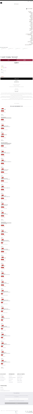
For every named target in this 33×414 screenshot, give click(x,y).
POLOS (32, 23)
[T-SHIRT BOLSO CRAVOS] (16, 249)
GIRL (32, 31)
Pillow (32, 36)
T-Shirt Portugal (3, 112)
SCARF (32, 39)
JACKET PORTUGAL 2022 (4, 208)
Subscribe (16, 403)
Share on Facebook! (16, 103)
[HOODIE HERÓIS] (16, 152)
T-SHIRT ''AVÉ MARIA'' (3, 330)
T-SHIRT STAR (2, 277)
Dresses (31, 32)
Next (30, 53)
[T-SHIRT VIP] (16, 317)
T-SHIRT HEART (3, 164)
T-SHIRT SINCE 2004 (3, 286)
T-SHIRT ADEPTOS (3, 356)
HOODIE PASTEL (3, 226)
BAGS (32, 37)
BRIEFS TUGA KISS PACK (4, 199)
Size (2, 69)
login (28, 1)
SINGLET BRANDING (3, 347)
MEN (32, 43)
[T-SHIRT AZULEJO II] (16, 361)
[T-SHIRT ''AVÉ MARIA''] (16, 326)
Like (16, 80)
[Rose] (5, 67)
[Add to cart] (2, 114)
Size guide (2, 76)
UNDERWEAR (31, 19)
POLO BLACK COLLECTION (4, 129)
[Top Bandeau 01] (16, 117)
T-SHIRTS (31, 13)
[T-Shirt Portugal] (16, 109)
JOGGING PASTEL (3, 217)
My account (3, 374)
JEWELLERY (31, 38)
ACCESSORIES (31, 44)
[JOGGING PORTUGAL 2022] (16, 169)
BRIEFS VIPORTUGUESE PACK (4, 182)
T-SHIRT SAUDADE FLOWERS (4, 295)
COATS (32, 14)
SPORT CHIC (31, 16)
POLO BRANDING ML (3, 137)
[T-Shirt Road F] (16, 265)
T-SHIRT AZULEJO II (3, 365)
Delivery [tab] (16, 91)
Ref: (16, 58)
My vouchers (2, 380)
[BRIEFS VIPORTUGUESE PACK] (16, 178)
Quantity (2, 72)
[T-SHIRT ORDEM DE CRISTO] (16, 308)
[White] (3, 67)
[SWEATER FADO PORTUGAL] (16, 240)
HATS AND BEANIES (30, 34)
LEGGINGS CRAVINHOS (3, 147)
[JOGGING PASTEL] (16, 213)
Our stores (2, 389)
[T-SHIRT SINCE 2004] (16, 282)
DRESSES (31, 17)
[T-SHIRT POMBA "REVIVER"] (4, 48)
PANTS (32, 18)
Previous (0, 53)
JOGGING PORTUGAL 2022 (4, 173)
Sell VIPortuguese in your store (5, 390)
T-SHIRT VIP (2, 321)
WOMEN (32, 42)
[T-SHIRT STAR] (16, 273)
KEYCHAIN (31, 40)
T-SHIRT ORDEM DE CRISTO (4, 312)
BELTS (32, 35)
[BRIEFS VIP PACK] (16, 187)
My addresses (2, 377)
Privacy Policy (22, 400)
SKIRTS (32, 20)
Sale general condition (12, 377)
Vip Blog (1, 387)
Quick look (2, 115)
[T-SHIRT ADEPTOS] (16, 352)
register (31, 1)
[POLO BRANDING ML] (16, 134)
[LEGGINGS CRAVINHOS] (16, 142)
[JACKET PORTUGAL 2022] (16, 204)
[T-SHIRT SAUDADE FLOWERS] (16, 291)
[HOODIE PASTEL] (16, 222)
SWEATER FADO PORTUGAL (4, 244)
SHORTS (31, 26)
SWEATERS (31, 15)
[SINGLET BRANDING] (16, 343)
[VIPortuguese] (16, 6)
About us (10, 380)
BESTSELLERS (31, 12)
